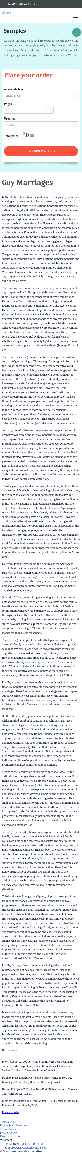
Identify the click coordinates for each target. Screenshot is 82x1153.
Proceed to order (41, 151)
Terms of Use (8, 1122)
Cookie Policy (8, 1129)
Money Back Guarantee (14, 1125)
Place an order (10, 1112)
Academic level (14, 89)
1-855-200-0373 (25, 4)
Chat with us (76, 33)
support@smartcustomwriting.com (26, 1147)
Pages (8, 104)
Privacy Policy (8, 1132)
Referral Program (10, 1136)
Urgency (9, 118)
